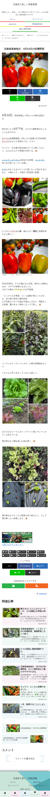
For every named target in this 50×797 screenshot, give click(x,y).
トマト (7, 555)
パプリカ (23, 555)
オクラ (14, 552)
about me (37, 782)
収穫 (6, 552)
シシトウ (32, 552)
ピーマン (32, 555)
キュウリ (23, 552)
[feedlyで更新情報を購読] (13, 585)
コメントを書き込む (25, 758)
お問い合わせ (25, 789)
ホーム (13, 782)
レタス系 (42, 555)
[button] (32, 98)
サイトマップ (13, 786)
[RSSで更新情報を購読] (36, 585)
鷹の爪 (41, 552)
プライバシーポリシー (37, 786)
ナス (14, 555)
